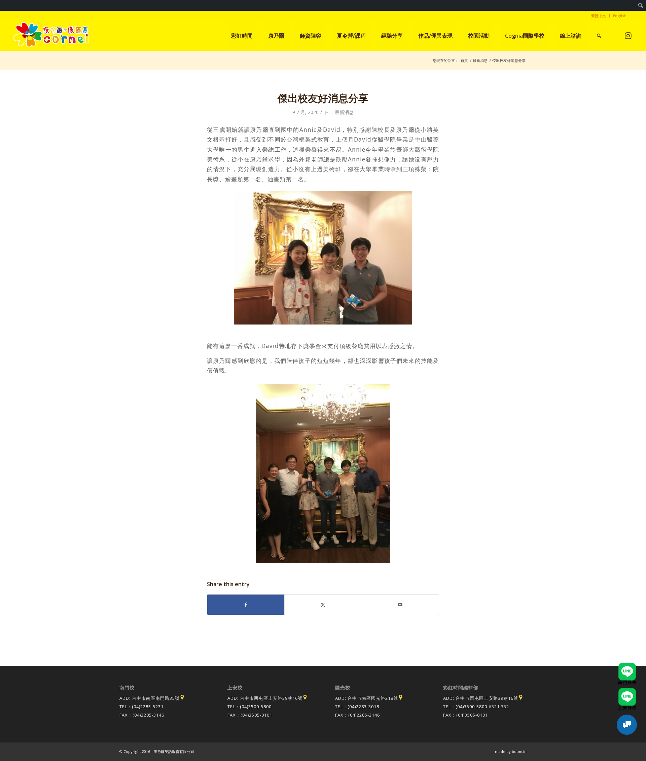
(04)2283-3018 (363, 706)
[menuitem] (641, 5)
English (619, 15)
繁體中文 (598, 15)
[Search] (599, 35)
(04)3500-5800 (256, 706)
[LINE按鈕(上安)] (627, 691)
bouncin (519, 751)
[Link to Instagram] (628, 35)
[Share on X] (323, 605)
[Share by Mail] (400, 605)
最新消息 (344, 112)
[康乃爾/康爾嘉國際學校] (51, 35)
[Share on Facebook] (245, 605)
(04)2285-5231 (148, 706)
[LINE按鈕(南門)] (627, 665)
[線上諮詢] (627, 725)
